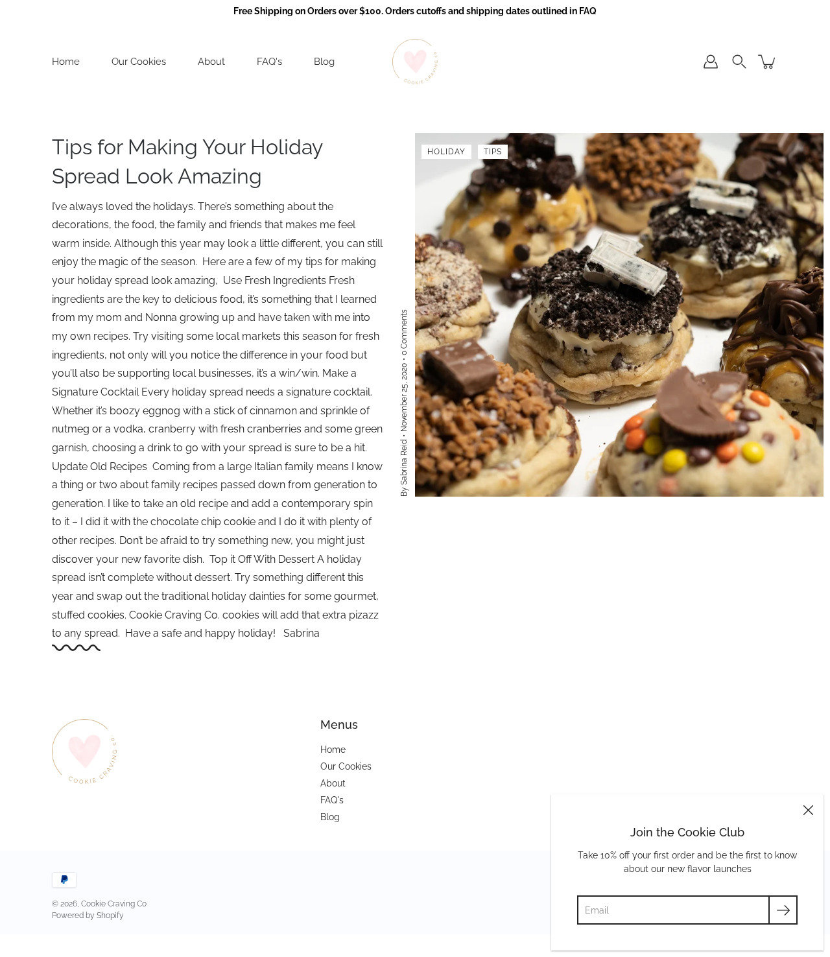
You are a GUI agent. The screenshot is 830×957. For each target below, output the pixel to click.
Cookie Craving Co (114, 903)
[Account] (710, 61)
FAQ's (269, 61)
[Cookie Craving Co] (415, 61)
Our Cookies (139, 61)
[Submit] (783, 910)
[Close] (808, 809)
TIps (493, 151)
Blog (324, 61)
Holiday (446, 151)
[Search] (739, 61)
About (211, 61)
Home (66, 61)
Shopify (110, 915)
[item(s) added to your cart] (767, 61)
